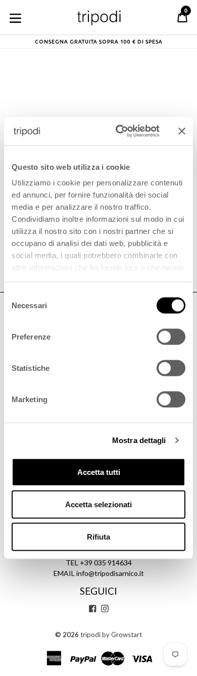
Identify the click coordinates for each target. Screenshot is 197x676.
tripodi (90, 635)
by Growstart (122, 635)
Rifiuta (98, 536)
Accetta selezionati (98, 504)
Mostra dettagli (139, 440)
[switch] (171, 336)
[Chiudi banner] (181, 130)
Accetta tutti (98, 471)
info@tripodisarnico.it (110, 573)
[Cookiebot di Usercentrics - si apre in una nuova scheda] (119, 131)
